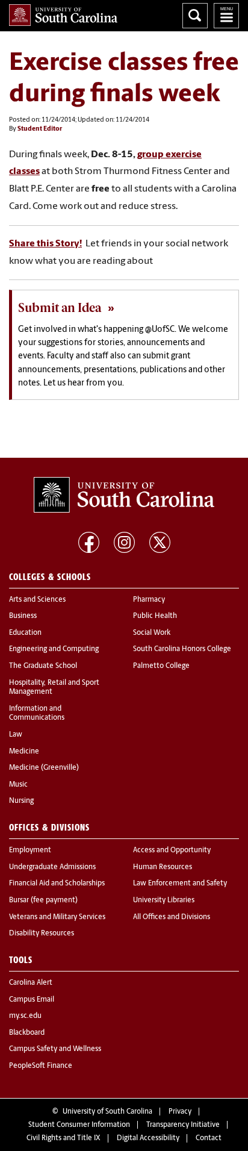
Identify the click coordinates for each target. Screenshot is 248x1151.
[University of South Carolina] (124, 495)
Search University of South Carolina (195, 15)
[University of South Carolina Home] (63, 15)
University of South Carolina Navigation (226, 15)
